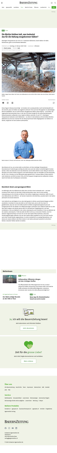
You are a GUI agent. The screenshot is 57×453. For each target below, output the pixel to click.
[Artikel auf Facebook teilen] (3, 102)
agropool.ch (15, 408)
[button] (2, 3)
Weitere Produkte (12, 406)
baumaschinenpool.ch (25, 408)
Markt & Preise (28, 7)
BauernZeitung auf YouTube (13, 428)
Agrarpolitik (9, 7)
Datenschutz (37, 387)
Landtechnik (43, 7)
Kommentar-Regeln (44, 398)
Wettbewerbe (8, 398)
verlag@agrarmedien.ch (11, 438)
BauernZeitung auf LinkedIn (16, 428)
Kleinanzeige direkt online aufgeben (14, 400)
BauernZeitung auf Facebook (5, 428)
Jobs (6, 390)
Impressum (30, 387)
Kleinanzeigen (34, 398)
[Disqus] (28, 249)
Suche (55, 2)
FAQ (9, 390)
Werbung (35, 400)
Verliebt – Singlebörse (46, 408)
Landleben (16, 7)
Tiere (22, 7)
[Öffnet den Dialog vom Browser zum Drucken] (12, 102)
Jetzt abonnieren (28, 328)
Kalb (19, 48)
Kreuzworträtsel (17, 398)
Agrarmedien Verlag (10, 411)
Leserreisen (26, 398)
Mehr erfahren (28, 361)
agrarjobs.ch (35, 408)
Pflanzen (36, 7)
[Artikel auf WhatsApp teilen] (7, 102)
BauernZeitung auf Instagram (9, 428)
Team (24, 387)
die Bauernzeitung (10, 387)
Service (8, 395)
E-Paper (52, 2)
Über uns (8, 384)
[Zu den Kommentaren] (53, 102)
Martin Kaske (7, 48)
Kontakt (47, 387)
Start (3, 7)
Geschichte (19, 387)
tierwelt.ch (7, 408)
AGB (43, 387)
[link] (36, 280)
